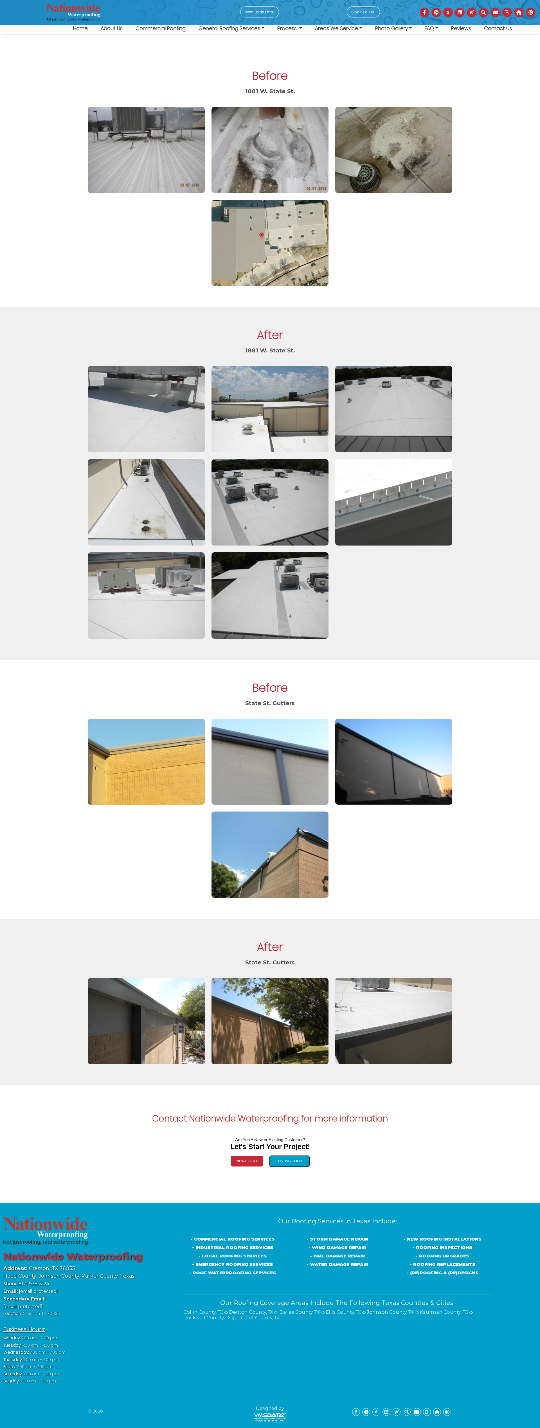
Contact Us (498, 28)
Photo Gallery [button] (391, 28)
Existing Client (289, 1161)
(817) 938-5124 (26, 1283)
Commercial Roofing (161, 28)
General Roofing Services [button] (229, 28)
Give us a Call (363, 12)
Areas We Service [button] (336, 28)
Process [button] (287, 28)
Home (80, 28)
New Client (247, 1161)
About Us (112, 28)
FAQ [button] (429, 28)
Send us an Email (259, 12)
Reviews (461, 28)
